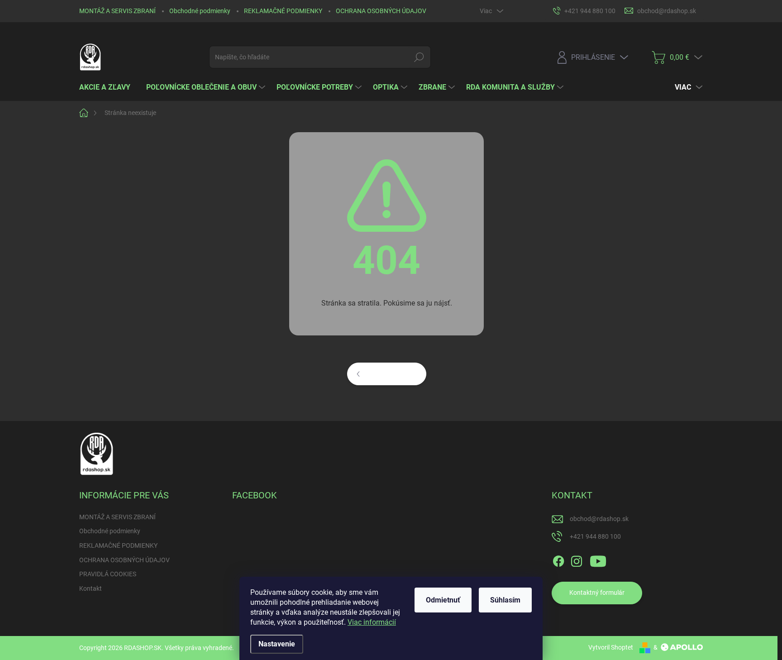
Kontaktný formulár (597, 592)
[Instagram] (576, 559)
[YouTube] (598, 559)
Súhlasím (505, 600)
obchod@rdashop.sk (599, 518)
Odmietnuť (443, 600)
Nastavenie (276, 644)
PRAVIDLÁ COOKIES (107, 574)
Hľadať (419, 57)
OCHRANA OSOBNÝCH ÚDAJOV (381, 10)
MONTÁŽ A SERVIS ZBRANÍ (117, 10)
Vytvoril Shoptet (610, 647)
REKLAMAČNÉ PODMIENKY (283, 10)
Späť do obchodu (393, 373)
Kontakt (90, 588)
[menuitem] (108, 87)
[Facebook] (558, 559)
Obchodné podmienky (199, 10)
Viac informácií (372, 622)
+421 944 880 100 (595, 536)
